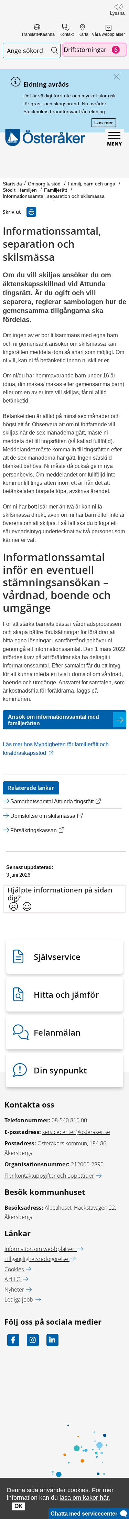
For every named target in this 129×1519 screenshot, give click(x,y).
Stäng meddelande (115, 77)
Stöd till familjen (20, 190)
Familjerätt (56, 190)
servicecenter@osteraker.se (76, 1132)
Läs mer (105, 123)
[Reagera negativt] (14, 907)
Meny (114, 143)
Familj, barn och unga (92, 183)
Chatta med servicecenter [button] (85, 1514)
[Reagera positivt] (27, 907)
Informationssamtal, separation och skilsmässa (54, 196)
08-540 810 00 (69, 1120)
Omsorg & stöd (45, 183)
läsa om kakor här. (85, 1497)
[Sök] (55, 50)
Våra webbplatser (108, 34)
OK (18, 1506)
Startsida (12, 183)
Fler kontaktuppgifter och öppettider (49, 1175)
